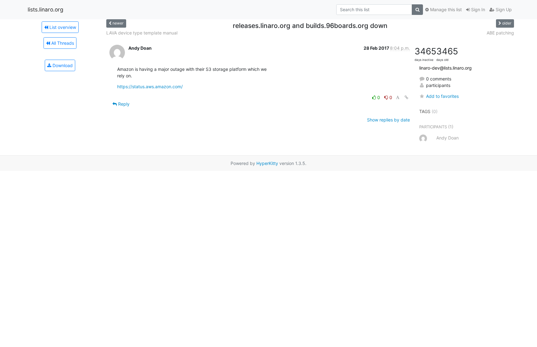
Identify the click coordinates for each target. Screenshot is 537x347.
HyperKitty (267, 163)
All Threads (62, 43)
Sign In (477, 9)
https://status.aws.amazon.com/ (150, 86)
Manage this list (445, 9)
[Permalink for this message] (406, 97)
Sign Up (503, 9)
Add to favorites (442, 96)
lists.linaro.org (45, 9)
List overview (62, 27)
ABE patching (500, 32)
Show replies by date (388, 119)
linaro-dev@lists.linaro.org (445, 68)
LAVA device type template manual (141, 32)
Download (62, 65)
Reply (123, 104)
